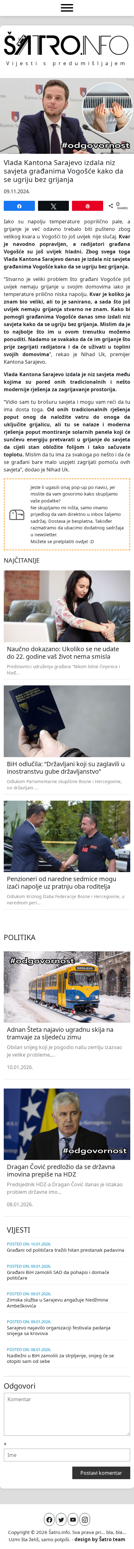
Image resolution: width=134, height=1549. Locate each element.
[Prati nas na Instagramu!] (84, 1519)
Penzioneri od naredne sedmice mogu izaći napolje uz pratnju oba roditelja (61, 883)
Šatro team (112, 1539)
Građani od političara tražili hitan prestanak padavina (65, 1250)
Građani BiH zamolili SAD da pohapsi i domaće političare (58, 1275)
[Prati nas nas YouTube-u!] (73, 1519)
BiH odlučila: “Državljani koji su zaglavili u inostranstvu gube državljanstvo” (66, 768)
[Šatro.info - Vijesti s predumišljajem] (67, 43)
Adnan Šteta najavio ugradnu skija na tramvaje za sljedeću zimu (60, 1033)
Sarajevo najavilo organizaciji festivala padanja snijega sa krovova (59, 1330)
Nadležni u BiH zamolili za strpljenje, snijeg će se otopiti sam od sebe (60, 1358)
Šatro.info (59, 1532)
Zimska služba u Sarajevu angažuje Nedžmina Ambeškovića (57, 1302)
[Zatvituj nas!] (61, 1519)
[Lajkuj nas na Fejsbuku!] (49, 1519)
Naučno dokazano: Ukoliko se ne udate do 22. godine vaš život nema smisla (63, 653)
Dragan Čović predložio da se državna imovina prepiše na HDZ (61, 1170)
